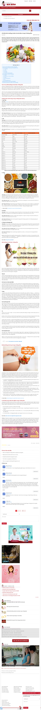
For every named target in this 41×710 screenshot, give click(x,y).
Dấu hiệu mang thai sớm (5, 702)
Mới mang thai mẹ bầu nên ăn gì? (13, 606)
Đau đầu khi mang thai (17, 689)
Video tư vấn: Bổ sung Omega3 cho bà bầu (9, 670)
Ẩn (19, 65)
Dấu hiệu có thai (4, 701)
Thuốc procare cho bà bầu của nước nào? (9, 594)
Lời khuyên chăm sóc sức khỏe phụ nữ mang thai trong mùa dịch (12, 634)
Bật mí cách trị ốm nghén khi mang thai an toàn (13, 415)
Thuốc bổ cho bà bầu (5, 689)
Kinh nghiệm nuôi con (29, 689)
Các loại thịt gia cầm (6, 78)
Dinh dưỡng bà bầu (11, 3)
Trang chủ (3, 7)
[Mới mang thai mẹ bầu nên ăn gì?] (4, 608)
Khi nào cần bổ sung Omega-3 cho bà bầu (14, 615)
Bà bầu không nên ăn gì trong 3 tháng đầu (9, 81)
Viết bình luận (36, 34)
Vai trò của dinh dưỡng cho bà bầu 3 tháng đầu (9, 66)
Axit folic (7, 101)
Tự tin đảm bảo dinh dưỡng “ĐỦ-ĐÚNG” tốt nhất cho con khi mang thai (14, 668)
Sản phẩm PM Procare (8, 16)
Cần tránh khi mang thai (5, 692)
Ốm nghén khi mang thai (17, 692)
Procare (6, 7)
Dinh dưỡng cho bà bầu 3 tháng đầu (8, 74)
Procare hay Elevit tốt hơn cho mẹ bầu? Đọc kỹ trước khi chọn (11, 629)
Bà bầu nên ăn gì (4, 687)
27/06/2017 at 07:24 (9, 473)
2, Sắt (4, 69)
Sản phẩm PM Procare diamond (9, 18)
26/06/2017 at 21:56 (9, 481)
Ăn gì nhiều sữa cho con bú (30, 687)
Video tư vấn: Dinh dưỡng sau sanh (8, 672)
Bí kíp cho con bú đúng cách (30, 688)
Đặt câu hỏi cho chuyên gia (20, 640)
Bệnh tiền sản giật (16, 687)
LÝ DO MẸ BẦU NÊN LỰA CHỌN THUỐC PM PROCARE (16, 602)
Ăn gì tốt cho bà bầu (9, 239)
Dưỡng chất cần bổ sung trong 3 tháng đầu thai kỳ (10, 67)
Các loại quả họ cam (6, 80)
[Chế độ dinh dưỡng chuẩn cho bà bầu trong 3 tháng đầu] (4, 612)
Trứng (4, 77)
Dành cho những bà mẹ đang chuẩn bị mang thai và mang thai (13, 452)
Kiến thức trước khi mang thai (6, 703)
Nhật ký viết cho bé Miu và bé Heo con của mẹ (10, 454)
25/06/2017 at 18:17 (9, 493)
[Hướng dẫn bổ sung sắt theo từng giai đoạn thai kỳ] (4, 621)
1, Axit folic (5, 68)
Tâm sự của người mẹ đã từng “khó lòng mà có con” (11, 461)
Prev (1, 25)
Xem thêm (36, 597)
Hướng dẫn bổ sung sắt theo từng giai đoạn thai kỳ (16, 620)
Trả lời (3, 470)
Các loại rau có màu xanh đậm (8, 76)
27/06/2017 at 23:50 (9, 466)
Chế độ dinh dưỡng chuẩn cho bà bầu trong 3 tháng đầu (17, 611)
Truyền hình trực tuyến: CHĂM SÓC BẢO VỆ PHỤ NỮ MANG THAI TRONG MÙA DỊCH (14, 636)
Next (40, 25)
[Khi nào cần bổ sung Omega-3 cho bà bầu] (4, 617)
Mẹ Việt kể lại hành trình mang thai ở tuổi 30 (10, 456)
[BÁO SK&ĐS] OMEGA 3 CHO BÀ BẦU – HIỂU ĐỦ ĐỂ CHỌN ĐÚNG (11, 632)
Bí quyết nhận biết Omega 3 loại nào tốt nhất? (10, 590)
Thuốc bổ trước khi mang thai (6, 705)
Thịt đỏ (4, 75)
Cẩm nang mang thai (5, 688)
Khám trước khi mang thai (5, 704)
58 (22, 510)
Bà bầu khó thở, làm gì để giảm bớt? (9, 589)
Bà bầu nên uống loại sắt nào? (7, 592)
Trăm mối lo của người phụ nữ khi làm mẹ (9, 458)
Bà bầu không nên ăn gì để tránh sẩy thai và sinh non (15, 398)
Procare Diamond (12, 7)
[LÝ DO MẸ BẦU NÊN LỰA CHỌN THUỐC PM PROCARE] (4, 603)
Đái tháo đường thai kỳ (17, 688)
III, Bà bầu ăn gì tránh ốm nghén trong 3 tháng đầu (10, 82)
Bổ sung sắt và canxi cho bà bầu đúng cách (15, 208)
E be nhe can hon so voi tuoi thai (8, 587)
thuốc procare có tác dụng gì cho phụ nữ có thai (11, 595)
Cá (4, 79)
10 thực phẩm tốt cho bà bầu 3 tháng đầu (15, 341)
